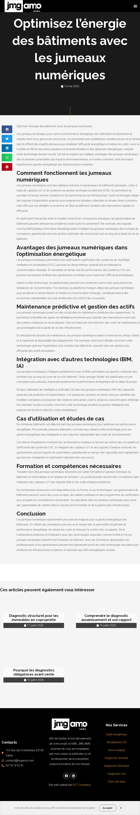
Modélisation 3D (116, 742)
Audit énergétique (116, 734)
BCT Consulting (82, 784)
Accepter (108, 808)
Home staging (116, 750)
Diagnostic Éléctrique (116, 765)
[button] (135, 6)
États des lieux (116, 781)
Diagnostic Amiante (116, 758)
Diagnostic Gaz (117, 773)
